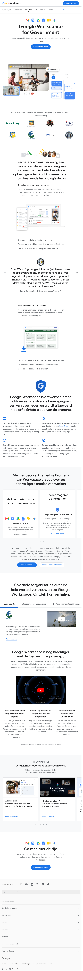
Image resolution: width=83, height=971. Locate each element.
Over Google (26, 964)
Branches (28, 10)
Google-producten (40, 964)
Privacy (4, 964)
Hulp (50, 964)
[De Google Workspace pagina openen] (12, 3)
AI (36, 10)
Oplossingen (6, 10)
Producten (18, 10)
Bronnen (51, 10)
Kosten (42, 10)
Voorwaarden (14, 964)
